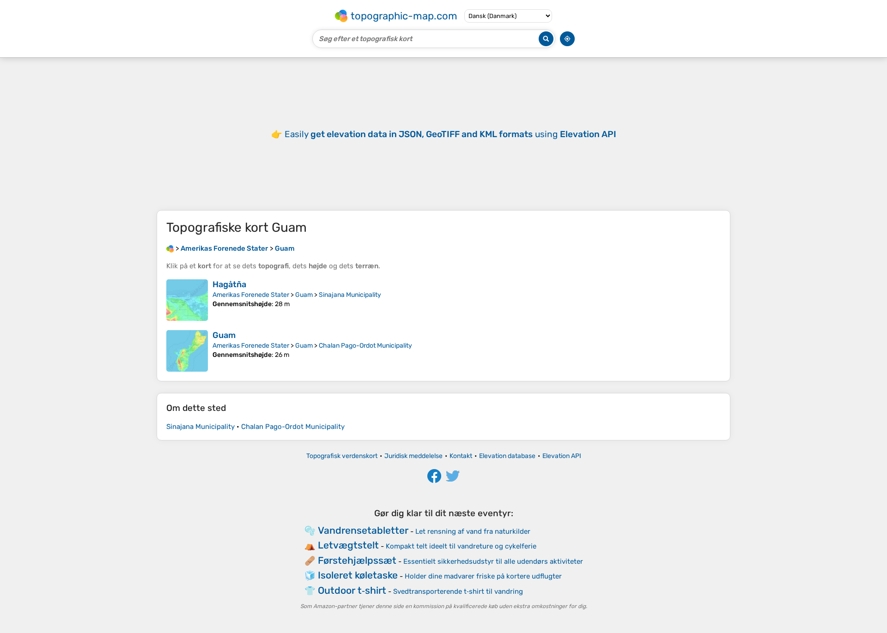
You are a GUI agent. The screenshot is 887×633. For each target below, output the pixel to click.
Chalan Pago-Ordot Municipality (365, 346)
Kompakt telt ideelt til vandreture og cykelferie (461, 546)
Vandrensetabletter (363, 530)
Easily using (450, 134)
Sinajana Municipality (350, 295)
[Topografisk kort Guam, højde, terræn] (187, 351)
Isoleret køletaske (358, 575)
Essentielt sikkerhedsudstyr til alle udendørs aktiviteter (493, 561)
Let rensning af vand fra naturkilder (472, 531)
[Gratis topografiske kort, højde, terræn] (170, 248)
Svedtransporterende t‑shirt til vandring (458, 591)
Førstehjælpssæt (357, 560)
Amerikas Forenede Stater (251, 295)
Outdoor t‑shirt (352, 590)
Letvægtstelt (348, 545)
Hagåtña (229, 284)
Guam (304, 295)
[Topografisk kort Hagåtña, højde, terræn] (187, 300)
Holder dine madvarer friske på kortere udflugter (483, 576)
